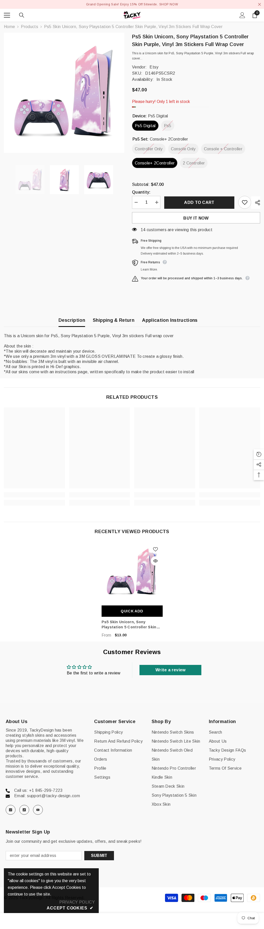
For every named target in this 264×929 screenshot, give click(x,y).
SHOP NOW (168, 4)
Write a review (170, 670)
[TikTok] (24, 810)
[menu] (7, 15)
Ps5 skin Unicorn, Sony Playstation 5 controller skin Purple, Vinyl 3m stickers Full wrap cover (129, 625)
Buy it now (196, 218)
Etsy (154, 67)
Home (9, 26)
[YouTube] (38, 810)
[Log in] (242, 15)
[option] (64, 93)
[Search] (22, 15)
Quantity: (141, 192)
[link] (34, 494)
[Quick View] (155, 561)
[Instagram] (10, 810)
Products (29, 26)
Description (72, 320)
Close (259, 4)
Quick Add (132, 611)
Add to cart (199, 202)
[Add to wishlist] (244, 202)
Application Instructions (170, 320)
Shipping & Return (113, 320)
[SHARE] (255, 202)
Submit (99, 855)
